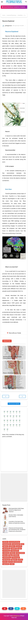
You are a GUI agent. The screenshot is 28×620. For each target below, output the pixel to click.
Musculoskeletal (20, 553)
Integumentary (14, 550)
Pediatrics (16, 555)
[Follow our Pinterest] (4, 608)
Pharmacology (15, 557)
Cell (22, 544)
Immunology (6, 550)
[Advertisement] (14, 487)
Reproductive (6, 559)
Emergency (12, 546)
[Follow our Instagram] (23, 608)
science (20, 559)
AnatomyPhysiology (14, 541)
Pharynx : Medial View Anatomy (10, 373)
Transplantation (17, 561)
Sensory (5, 561)
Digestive (5, 546)
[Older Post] (22, 396)
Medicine (12, 553)
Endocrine (19, 546)
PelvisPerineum (6, 557)
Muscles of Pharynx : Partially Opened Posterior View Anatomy (12, 357)
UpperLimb (5, 564)
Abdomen (5, 541)
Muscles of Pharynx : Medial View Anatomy (13, 387)
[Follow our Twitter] (17, 608)
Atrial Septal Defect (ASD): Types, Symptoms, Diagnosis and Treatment (16, 510)
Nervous (5, 555)
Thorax (10, 561)
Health (19, 548)
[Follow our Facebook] (11, 608)
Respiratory (14, 559)
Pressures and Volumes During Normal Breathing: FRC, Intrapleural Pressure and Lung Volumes (17, 529)
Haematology (6, 548)
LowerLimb (5, 553)
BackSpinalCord (7, 544)
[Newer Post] (5, 396)
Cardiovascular (16, 544)
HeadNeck (13, 548)
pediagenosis (16, 615)
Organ (10, 555)
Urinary (12, 564)
